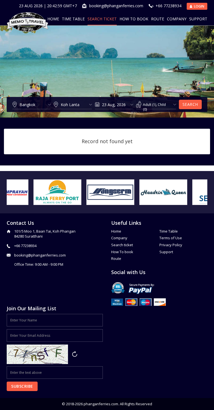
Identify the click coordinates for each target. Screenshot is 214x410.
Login (198, 6)
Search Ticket (102, 18)
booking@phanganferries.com (116, 5)
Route (157, 18)
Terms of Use (170, 237)
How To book (122, 251)
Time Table (73, 18)
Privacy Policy (170, 244)
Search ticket (122, 244)
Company (176, 18)
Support (198, 18)
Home (53, 18)
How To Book (134, 18)
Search (190, 104)
